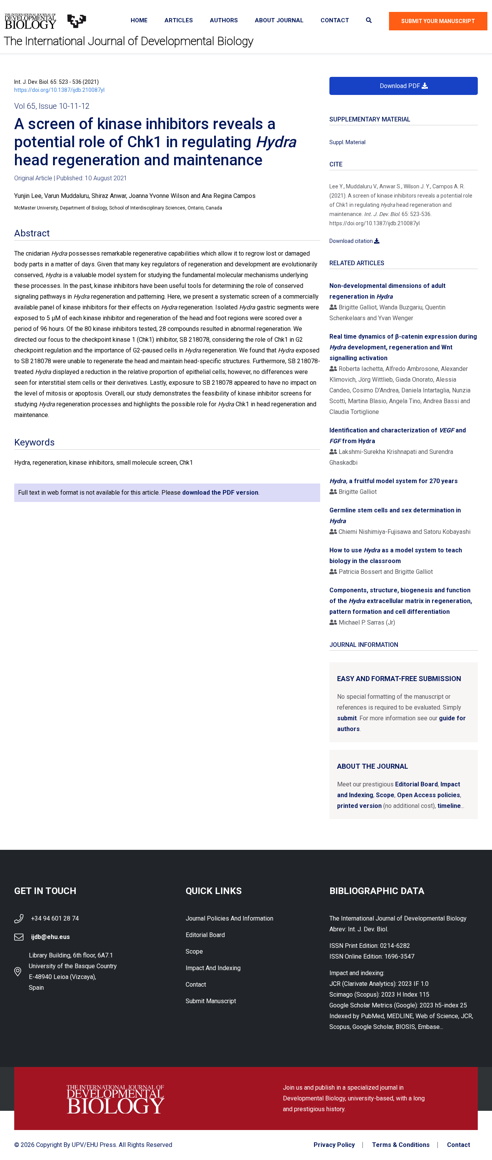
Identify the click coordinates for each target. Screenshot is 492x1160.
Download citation (351, 241)
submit (347, 718)
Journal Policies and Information (229, 918)
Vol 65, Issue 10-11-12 (52, 106)
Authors (224, 20)
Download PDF (401, 86)
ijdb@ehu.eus (50, 937)
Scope (385, 795)
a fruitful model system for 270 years (393, 481)
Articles (179, 20)
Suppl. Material (347, 142)
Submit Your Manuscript (438, 21)
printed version (359, 805)
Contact (335, 20)
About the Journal (372, 766)
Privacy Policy (334, 1145)
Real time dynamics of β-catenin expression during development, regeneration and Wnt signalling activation (403, 347)
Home (139, 20)
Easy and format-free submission (399, 679)
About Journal (279, 20)
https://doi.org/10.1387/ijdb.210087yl (59, 90)
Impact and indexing (213, 968)
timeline (449, 805)
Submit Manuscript (211, 1001)
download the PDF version (220, 492)
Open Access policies (428, 795)
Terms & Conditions (401, 1145)
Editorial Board (416, 784)
